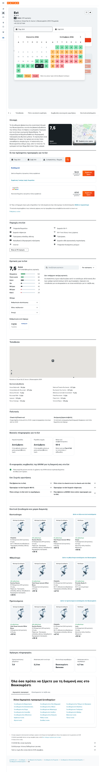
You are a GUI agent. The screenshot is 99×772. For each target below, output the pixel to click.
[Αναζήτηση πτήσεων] (3, 9)
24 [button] (18, 66)
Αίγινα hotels (18, 720)
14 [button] (37, 57)
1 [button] (41, 47)
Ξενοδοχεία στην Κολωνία (48, 715)
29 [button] (42, 66)
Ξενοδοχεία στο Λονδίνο (48, 712)
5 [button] (27, 52)
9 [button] (46, 52)
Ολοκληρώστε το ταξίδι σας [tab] (41, 692)
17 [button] (18, 61)
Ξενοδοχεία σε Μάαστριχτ (48, 709)
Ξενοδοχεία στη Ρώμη (21, 709)
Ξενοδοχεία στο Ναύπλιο (74, 707)
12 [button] (28, 57)
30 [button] (46, 66)
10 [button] (18, 57)
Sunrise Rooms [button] (36, 540)
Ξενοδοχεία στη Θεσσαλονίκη (23, 707)
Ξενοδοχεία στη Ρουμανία (51, 760)
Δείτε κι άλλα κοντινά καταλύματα (84, 514)
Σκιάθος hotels (44, 720)
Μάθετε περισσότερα (82, 205)
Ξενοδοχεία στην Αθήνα (47, 707)
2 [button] (46, 47)
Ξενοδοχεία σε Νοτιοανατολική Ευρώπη (72, 760)
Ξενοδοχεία (22, 760)
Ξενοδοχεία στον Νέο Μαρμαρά (50, 704)
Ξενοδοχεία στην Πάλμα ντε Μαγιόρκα (78, 704)
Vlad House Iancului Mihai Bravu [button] (62, 541)
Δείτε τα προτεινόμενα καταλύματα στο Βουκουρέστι (78, 601)
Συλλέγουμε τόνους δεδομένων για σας (26, 746)
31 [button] (18, 71)
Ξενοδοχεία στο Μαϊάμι (73, 712)
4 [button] (23, 52)
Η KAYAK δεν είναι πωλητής (21, 743)
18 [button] (23, 61)
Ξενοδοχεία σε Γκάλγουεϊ (74, 709)
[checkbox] (19, 325)
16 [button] (46, 57)
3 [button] (18, 52)
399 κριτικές (26, 18)
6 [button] (32, 52)
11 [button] (23, 57)
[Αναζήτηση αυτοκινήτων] (3, 17)
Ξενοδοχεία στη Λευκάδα (22, 712)
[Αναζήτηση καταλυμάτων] (3, 13)
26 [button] (28, 66)
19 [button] (28, 61)
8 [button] (41, 52)
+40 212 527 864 (19, 23)
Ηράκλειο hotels (19, 717)
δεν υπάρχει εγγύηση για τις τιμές (51, 737)
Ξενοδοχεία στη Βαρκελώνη (23, 704)
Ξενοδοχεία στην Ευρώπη (35, 760)
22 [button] (42, 61)
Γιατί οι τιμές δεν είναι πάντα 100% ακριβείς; (27, 750)
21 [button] (37, 61)
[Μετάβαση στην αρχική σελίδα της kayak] (13, 3)
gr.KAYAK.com (13, 760)
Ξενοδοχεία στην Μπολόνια (22, 715)
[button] (3, 3)
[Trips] (3, 32)
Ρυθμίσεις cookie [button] (15, 211)
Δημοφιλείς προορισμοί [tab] (20, 692)
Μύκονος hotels (71, 715)
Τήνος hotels (70, 717)
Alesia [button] (77, 540)
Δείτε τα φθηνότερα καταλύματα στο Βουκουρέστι (79, 557)
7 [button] (52, 52)
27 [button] (32, 66)
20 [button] (32, 61)
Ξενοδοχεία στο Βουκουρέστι (18, 761)
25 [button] (23, 66)
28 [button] (37, 66)
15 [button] (41, 57)
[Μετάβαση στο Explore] (3, 23)
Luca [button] (76, 626)
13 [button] (32, 57)
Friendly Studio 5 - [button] (81, 583)
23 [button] (46, 61)
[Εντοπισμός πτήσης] (3, 27)
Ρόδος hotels (44, 717)
